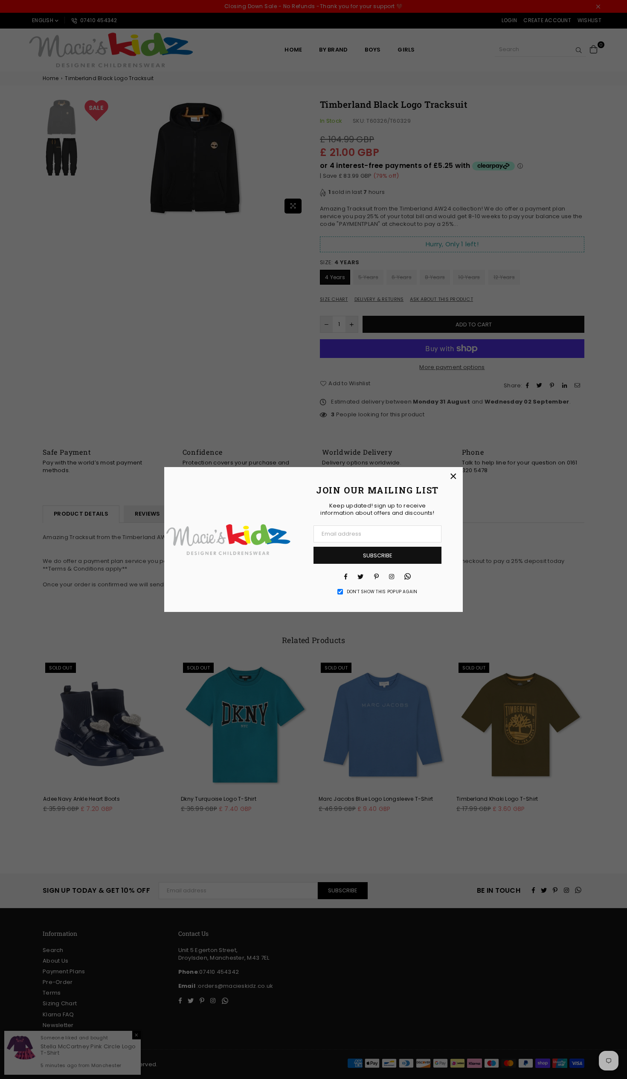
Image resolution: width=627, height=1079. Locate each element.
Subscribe (377, 555)
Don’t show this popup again (382, 592)
